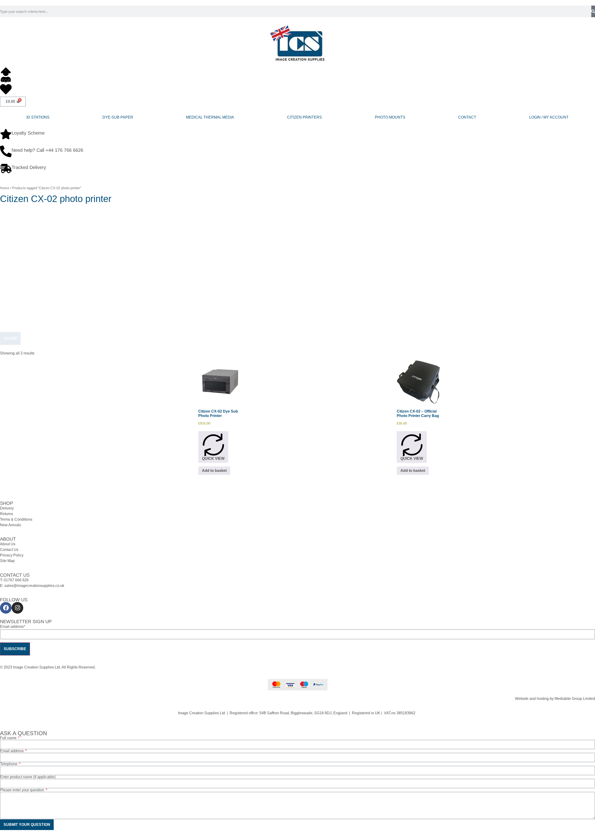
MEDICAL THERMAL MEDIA (210, 117)
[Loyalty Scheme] (6, 134)
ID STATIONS (38, 117)
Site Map (7, 561)
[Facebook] (6, 608)
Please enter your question (22, 790)
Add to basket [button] (214, 471)
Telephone (9, 764)
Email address (12, 751)
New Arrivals (10, 525)
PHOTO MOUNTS (390, 117)
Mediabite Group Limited (575, 699)
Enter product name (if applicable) (28, 777)
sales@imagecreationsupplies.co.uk (34, 586)
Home (4, 188)
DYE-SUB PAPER (117, 117)
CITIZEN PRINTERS (304, 117)
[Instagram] (17, 608)
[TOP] (6, 70)
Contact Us (9, 550)
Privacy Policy (11, 555)
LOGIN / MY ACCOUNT (549, 117)
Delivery (7, 508)
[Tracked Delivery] (6, 168)
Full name (8, 738)
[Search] (593, 11)
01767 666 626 (16, 580)
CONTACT (467, 117)
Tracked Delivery (29, 167)
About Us (7, 544)
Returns (6, 514)
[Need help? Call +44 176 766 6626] (6, 151)
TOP (6, 80)
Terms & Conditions (16, 519)
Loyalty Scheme (28, 133)
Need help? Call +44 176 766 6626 (47, 150)
